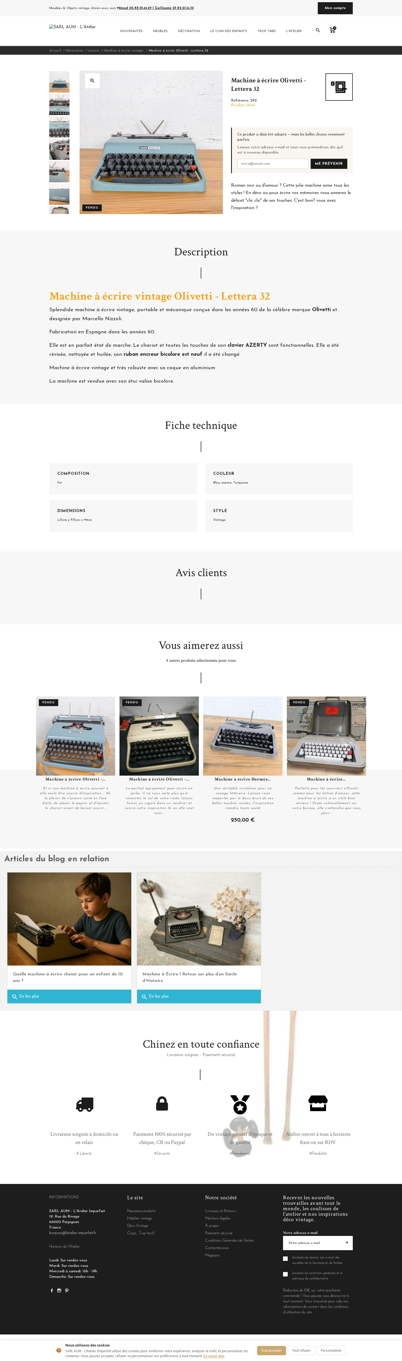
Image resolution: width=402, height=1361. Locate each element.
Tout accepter (271, 1350)
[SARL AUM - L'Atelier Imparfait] (73, 31)
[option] (59, 82)
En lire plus (25, 997)
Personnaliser (331, 1350)
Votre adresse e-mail (300, 1233)
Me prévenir (329, 164)
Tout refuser (301, 1350)
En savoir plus (214, 1356)
